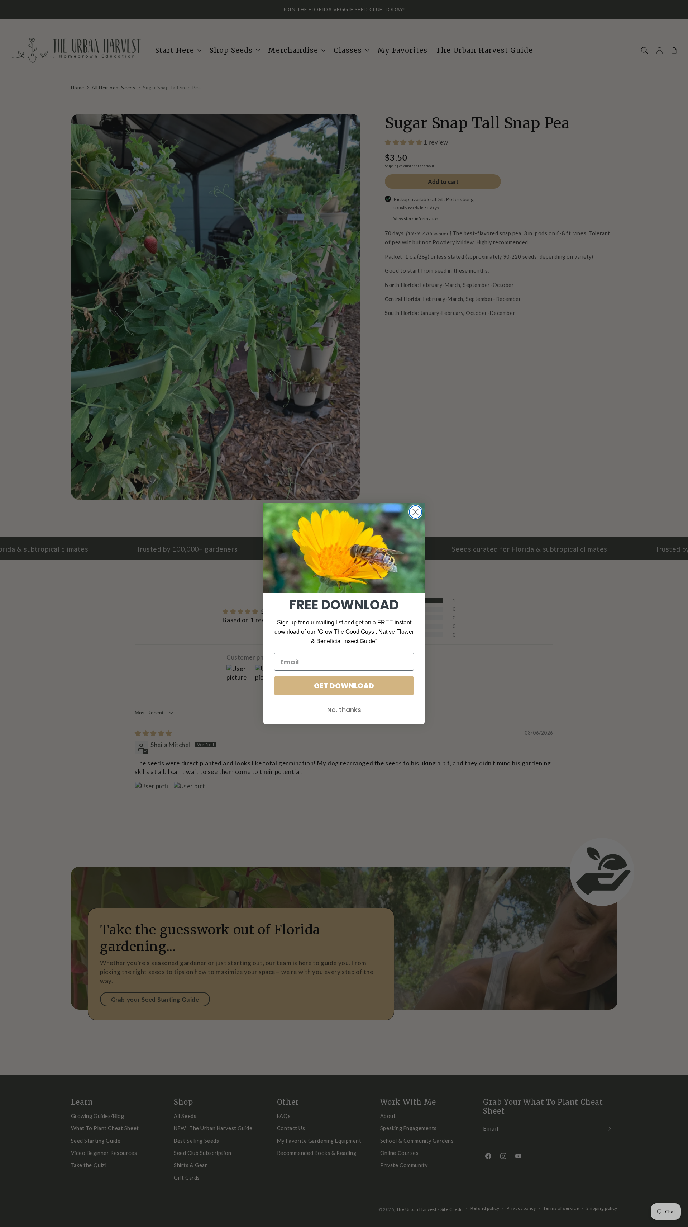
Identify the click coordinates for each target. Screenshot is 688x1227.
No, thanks (344, 709)
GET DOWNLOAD (344, 686)
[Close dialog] (415, 512)
